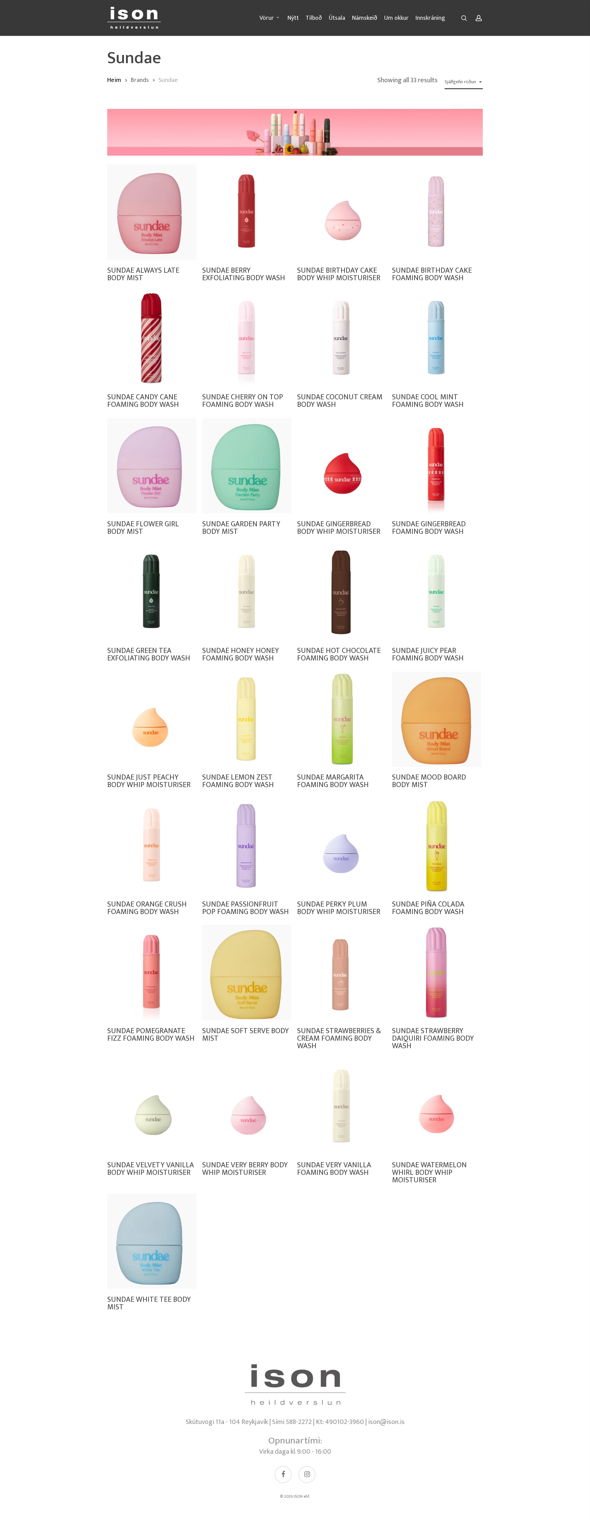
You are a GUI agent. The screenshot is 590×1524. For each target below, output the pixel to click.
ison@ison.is (386, 1422)
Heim (114, 80)
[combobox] (464, 82)
